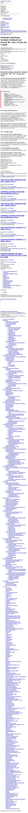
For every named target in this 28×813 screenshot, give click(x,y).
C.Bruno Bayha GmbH (10, 629)
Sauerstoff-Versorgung (10, 562)
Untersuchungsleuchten (10, 531)
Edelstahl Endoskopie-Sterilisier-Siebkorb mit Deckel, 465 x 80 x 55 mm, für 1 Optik (14, 255)
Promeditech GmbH (10, 750)
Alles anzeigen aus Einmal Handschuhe (16, 342)
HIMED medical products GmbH (13, 691)
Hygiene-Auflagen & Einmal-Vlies (15, 349)
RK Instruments (9, 757)
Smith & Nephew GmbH (11, 779)
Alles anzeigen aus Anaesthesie (12, 582)
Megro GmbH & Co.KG (11, 723)
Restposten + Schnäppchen (8, 319)
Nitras (7, 732)
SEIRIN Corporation (10, 770)
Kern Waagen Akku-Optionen (14, 526)
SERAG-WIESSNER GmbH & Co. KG (14, 772)
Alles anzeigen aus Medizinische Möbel (14, 540)
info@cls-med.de (13, 140)
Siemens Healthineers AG (11, 775)
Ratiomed (8, 753)
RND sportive (9, 758)
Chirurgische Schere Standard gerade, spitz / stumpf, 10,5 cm (13, 180)
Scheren (10, 434)
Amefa (7, 597)
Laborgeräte (8, 387)
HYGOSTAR (9, 701)
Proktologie (10, 437)
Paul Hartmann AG (10, 744)
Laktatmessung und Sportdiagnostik (13, 380)
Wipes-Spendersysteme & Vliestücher (16, 415)
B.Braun (7, 468)
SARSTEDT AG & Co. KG (12, 764)
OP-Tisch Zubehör (12, 555)
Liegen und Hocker (10, 542)
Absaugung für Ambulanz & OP (12, 513)
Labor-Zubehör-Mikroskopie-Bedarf (13, 388)
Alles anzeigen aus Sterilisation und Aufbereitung (16, 448)
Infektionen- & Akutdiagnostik (14, 376)
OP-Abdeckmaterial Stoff (13, 494)
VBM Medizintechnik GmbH (12, 795)
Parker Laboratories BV (11, 743)
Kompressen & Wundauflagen (12, 503)
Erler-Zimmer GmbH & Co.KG (12, 667)
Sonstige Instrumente (10, 445)
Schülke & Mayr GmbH (11, 766)
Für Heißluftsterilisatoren (13, 454)
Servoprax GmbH (9, 773)
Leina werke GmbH (10, 710)
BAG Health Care (9, 610)
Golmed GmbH (9, 681)
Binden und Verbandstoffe (11, 500)
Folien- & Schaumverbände (11, 502)
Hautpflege (8, 408)
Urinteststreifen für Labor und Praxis (15, 371)
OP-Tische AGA (11, 554)
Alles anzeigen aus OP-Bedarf (12, 482)
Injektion (7, 395)
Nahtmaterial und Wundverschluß (10, 466)
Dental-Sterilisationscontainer (14, 461)
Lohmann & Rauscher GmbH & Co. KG (14, 712)
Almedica (8, 594)
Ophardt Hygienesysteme (11, 737)
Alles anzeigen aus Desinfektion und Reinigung (15, 403)
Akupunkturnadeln (9, 360)
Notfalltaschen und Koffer (13, 577)
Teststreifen (8, 369)
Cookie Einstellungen (7, 287)
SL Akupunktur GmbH (10, 778)
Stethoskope (10, 336)
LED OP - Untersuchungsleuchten (15, 534)
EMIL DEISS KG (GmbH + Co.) (13, 664)
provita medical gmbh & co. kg (12, 751)
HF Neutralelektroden (12, 521)
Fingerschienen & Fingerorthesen (12, 501)
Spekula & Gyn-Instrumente (14, 436)
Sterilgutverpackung (10, 451)
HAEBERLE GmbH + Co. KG (12, 684)
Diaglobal (8, 646)
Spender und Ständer (10, 401)
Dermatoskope (11, 333)
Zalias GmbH (8, 806)
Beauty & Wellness (10, 347)
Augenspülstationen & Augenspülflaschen (17, 572)
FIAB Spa (8, 671)
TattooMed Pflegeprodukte (11, 508)
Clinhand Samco (9, 636)
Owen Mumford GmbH (11, 740)
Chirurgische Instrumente (8, 424)
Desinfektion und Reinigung (9, 402)
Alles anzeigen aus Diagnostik (14, 327)
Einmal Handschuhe (10, 341)
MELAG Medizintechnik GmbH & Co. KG (15, 724)
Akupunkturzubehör (10, 357)
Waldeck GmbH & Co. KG (11, 801)
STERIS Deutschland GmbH (12, 785)
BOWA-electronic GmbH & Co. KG (13, 622)
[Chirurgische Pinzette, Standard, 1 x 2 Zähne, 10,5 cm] (12, 223)
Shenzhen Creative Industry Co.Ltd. (13, 774)
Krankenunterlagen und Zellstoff (12, 561)
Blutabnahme (8, 391)
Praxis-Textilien (9, 346)
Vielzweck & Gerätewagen (13, 550)
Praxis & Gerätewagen (10, 547)
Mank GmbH (8, 716)
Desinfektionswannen (12, 422)
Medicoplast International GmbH (12, 718)
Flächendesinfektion (10, 409)
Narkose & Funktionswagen (14, 549)
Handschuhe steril (12, 343)
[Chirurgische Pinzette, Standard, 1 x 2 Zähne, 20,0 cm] (12, 235)
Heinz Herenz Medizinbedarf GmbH (13, 688)
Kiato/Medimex (9, 706)
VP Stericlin (8, 798)
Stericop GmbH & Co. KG (11, 784)
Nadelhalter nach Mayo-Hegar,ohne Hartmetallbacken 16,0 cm (12, 192)
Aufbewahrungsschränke (11, 557)
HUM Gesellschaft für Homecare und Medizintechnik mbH (13, 697)
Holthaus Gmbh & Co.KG (11, 694)
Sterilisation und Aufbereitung (9, 447)
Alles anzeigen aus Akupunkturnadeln (16, 361)
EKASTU (8, 662)
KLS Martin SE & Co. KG (11, 709)
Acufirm (7, 591)
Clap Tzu (8, 635)
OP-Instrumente (9, 426)
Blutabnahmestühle (10, 392)
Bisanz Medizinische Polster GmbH (13, 617)
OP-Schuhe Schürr (9, 490)
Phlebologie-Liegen (12, 544)
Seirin (9, 363)
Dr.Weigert (8, 656)
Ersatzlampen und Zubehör (13, 537)
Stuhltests (10, 378)
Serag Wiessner (9, 474)
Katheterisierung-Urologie (11, 564)
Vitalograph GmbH (10, 796)
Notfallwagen (11, 579)
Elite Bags (8, 663)
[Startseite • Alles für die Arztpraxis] (6, 1)
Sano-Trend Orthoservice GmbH (12, 763)
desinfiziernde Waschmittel (11, 423)
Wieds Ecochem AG (10, 802)
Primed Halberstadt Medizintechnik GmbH (14, 749)
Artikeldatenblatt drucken (6, 69)
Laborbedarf (5, 367)
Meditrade (8, 722)
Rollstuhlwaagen (11, 529)
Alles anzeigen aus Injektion (14, 396)
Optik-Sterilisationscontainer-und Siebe (16, 462)
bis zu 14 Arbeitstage (9, 65)
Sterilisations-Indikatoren (11, 455)
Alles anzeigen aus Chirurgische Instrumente (15, 425)
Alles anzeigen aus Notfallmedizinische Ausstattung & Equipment (16, 575)
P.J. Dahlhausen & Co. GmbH (12, 741)
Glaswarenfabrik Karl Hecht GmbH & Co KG (15, 678)
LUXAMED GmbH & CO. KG (12, 713)
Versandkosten (6, 60)
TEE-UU (8, 791)
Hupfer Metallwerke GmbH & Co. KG (14, 699)
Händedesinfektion (9, 404)
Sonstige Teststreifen (12, 373)
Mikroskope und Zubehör (11, 382)
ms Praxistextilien (9, 730)
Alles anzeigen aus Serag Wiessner (15, 475)
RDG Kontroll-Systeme (10, 457)
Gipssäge (8, 515)
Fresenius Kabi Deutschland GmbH (13, 674)
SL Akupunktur (11, 364)
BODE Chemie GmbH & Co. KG (13, 618)
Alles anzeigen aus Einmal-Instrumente (16, 439)
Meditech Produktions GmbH (12, 720)
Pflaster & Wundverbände (11, 505)
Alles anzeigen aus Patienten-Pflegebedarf (14, 559)
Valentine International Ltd (11, 794)
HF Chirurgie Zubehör (10, 516)
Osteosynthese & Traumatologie (12, 446)
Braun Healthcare (9, 625)
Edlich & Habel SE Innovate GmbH (13, 661)
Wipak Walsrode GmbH (11, 805)
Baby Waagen (11, 527)
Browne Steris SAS (10, 626)
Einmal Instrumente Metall (13, 440)
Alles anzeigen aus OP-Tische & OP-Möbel (17, 552)
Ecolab (7, 660)
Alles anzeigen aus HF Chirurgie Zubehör (17, 517)
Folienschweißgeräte (10, 465)
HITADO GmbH (9, 692)
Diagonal (8, 647)
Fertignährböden (9, 381)
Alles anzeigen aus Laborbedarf (12, 368)
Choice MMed (9, 634)
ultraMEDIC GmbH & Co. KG (12, 793)
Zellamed (8, 807)
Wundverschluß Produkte (11, 480)
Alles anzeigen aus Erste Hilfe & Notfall (14, 566)
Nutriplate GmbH (9, 734)
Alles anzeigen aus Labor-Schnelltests (16, 375)
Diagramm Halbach (10, 648)
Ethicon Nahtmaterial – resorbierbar (15, 473)
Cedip (7, 633)
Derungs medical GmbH (11, 645)
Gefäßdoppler (8, 514)
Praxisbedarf (5, 320)
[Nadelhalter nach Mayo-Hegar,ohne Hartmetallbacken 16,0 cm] (14, 187)
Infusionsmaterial (9, 394)
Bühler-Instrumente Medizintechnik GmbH (14, 628)
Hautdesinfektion (9, 406)
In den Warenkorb (11, 63)
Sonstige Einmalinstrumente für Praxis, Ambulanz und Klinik (16, 444)
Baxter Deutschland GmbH (11, 611)
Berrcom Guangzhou (10, 613)
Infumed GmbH (9, 702)
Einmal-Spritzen (11, 398)
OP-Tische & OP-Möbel (11, 551)
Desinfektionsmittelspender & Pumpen (16, 420)
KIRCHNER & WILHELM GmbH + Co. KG (15, 708)
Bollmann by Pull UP (10, 620)
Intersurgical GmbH (10, 703)
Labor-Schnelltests (9, 374)
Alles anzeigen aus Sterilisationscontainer (16, 459)
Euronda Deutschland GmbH (12, 670)
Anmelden (7, 15)
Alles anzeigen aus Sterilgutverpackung (16, 452)
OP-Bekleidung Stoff (12, 495)
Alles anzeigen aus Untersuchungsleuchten (17, 533)
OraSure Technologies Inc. (11, 738)
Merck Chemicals (9, 725)
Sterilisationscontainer (10, 458)
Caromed (8, 632)
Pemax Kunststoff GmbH (11, 746)
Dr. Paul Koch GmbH (10, 652)
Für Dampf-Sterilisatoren (13, 453)
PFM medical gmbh (10, 747)
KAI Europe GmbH (10, 704)
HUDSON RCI (9, 695)
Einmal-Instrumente (10, 438)
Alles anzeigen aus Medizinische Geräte (14, 512)
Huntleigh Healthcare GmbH (12, 698)
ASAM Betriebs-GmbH (11, 603)
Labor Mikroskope (12, 384)
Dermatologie (8, 325)
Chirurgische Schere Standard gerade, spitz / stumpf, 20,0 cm (13, 204)
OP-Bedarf (5, 481)
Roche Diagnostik (9, 759)
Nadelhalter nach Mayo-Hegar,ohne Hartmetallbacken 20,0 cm (12, 216)
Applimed (8, 600)
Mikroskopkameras (12, 385)
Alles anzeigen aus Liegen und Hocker (16, 543)
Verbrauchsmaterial (10, 509)
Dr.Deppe (8, 653)
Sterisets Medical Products (11, 786)
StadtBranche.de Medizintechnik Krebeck (9, 311)
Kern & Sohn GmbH (10, 705)
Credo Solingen (9, 643)
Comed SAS (8, 640)
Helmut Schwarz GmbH (11, 689)
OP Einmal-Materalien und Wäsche (13, 483)
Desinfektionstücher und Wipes (12, 410)
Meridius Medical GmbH (11, 726)
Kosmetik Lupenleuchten (13, 352)
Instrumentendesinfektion (11, 416)
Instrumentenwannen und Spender (13, 417)
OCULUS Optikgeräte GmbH (12, 736)
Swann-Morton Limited (10, 788)
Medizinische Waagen (10, 523)
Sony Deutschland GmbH (11, 781)
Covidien (8, 641)
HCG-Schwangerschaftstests (14, 377)
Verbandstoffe (6, 498)
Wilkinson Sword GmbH (11, 803)
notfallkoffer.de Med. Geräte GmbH (13, 733)
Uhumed (7, 792)
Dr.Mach (7, 654)
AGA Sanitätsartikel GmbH (11, 592)
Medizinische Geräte (7, 510)
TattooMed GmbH (9, 789)
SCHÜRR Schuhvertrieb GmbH (12, 767)
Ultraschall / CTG (12, 332)
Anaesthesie (5, 580)
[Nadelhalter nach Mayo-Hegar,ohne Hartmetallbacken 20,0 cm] (14, 211)
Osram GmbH (9, 739)
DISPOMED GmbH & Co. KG (12, 649)
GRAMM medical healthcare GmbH (13, 682)
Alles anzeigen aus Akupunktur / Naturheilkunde (16, 356)
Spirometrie (10, 331)
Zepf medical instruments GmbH (12, 808)
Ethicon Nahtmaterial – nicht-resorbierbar (16, 472)
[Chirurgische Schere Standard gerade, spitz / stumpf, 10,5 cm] (14, 175)
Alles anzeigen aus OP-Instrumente (15, 427)
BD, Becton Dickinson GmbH (12, 612)
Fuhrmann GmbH (9, 675)
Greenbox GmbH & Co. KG (12, 683)
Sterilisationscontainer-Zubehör (14, 464)
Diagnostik (8, 326)
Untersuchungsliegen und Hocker (15, 545)
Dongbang (8, 650)
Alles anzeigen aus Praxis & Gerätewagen (17, 548)
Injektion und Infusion (7, 389)
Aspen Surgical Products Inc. (12, 605)
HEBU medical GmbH (10, 685)
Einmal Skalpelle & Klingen (14, 441)
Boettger (7, 619)
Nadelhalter (10, 432)
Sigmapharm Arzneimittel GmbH (12, 777)
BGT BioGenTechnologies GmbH (13, 615)
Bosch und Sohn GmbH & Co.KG (13, 621)
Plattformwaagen (11, 530)
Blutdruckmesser (11, 334)
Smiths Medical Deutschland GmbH (13, 780)
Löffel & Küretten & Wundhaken (15, 431)
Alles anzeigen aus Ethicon (13, 471)
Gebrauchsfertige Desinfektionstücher (16, 413)
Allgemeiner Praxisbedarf (11, 322)
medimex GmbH (9, 719)
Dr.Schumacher (9, 655)
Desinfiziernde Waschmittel (14, 496)
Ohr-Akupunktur (11, 366)
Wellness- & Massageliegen (14, 353)
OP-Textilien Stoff (9, 492)
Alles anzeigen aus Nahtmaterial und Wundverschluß (16, 467)
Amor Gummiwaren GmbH (11, 598)
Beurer (7, 614)
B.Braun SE (8, 607)
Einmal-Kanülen (11, 397)
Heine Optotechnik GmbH (11, 687)
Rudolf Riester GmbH (10, 760)
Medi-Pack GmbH (9, 717)
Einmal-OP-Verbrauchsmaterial (14, 489)
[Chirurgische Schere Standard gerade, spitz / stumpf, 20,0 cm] (14, 199)
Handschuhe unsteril (12, 345)
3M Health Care (9, 589)
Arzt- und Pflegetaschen (11, 324)
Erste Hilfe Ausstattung (10, 568)
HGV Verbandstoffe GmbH (11, 690)
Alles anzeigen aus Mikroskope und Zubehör (17, 383)
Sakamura (8, 761)
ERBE (7, 666)
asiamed (10, 362)
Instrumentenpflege (10, 450)
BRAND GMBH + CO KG (11, 624)
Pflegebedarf (8, 563)
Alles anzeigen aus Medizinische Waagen (16, 524)
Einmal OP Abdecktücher (13, 487)
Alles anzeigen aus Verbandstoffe (12, 499)
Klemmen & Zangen (12, 430)
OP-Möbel (10, 556)
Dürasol (7, 659)
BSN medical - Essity (10, 627)
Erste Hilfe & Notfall (7, 565)
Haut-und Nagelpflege (13, 350)
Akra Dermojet (9, 593)
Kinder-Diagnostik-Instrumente (14, 335)
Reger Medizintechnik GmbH (12, 756)
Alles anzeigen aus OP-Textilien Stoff (16, 493)
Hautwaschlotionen (10, 405)
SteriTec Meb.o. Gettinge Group (12, 787)
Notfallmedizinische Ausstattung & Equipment (15, 573)
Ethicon (7, 469)
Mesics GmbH (9, 727)
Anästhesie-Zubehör (10, 583)
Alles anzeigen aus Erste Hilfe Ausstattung (17, 569)
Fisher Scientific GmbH (10, 673)
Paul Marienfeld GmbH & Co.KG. (13, 745)
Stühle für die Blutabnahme (11, 541)
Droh (7, 657)
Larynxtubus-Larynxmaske (11, 585)
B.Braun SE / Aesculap (10, 608)
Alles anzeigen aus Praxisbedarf (12, 321)
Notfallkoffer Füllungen (13, 578)
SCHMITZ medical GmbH (11, 765)
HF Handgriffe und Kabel (13, 520)
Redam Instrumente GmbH (11, 754)
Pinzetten (10, 433)
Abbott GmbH (9, 590)
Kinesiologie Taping (10, 359)
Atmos (7, 606)
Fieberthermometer (12, 338)
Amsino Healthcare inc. (10, 599)
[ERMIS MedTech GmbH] (6, 47)
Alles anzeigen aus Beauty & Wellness (16, 348)
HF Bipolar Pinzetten (12, 519)
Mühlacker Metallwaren (11, 731)
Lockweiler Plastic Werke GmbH (12, 711)
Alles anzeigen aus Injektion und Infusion (14, 390)
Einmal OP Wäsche (12, 488)
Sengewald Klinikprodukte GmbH (13, 771)
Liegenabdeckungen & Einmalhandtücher (14, 354)
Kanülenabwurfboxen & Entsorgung (13, 399)
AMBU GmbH (9, 596)
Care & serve (8, 631)
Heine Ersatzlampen (12, 340)
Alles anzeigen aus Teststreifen (14, 370)
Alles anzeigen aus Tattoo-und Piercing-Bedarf (15, 507)
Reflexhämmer (11, 339)
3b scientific (8, 587)
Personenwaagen (11, 528)
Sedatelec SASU (9, 768)
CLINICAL (8, 638)
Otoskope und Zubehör (13, 329)
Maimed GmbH (9, 715)
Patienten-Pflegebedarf (7, 558)
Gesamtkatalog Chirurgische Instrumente (16, 429)
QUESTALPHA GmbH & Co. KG (13, 752)
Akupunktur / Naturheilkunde (9, 355)
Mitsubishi (8, 729)
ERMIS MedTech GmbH (11, 668)
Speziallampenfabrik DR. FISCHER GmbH (15, 782)
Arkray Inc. (8, 601)
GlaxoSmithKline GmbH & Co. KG (13, 680)
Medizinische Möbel (7, 538)
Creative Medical (9, 642)
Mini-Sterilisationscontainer (14, 460)
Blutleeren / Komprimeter (11, 584)
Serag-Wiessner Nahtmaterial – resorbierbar (17, 479)
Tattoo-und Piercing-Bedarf (8, 506)
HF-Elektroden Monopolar (13, 522)
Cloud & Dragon (9, 639)
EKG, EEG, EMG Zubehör (14, 328)
